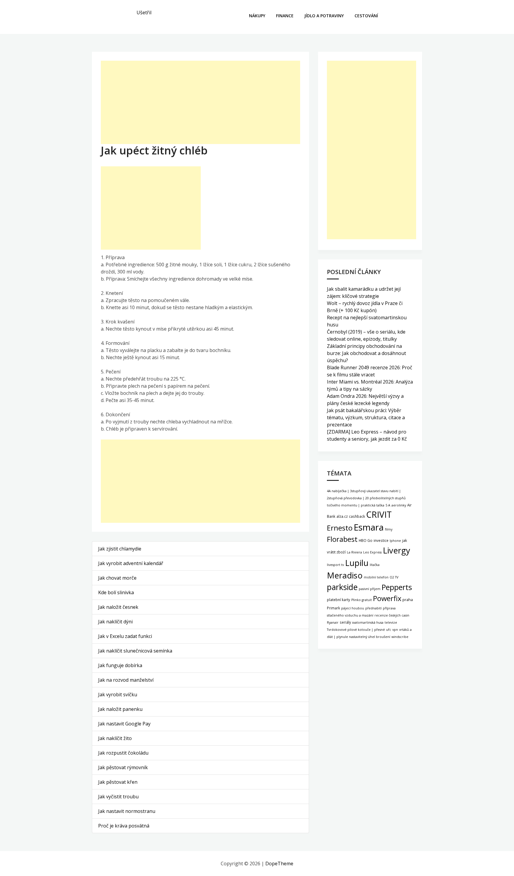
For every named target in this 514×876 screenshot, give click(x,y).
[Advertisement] (200, 102)
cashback (357, 516)
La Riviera (354, 552)
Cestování (366, 15)
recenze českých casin (391, 615)
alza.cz (342, 516)
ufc (388, 630)
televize (391, 622)
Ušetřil (144, 12)
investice (381, 540)
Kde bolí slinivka (116, 592)
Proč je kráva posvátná (123, 825)
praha (407, 599)
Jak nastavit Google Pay (124, 723)
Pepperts (397, 587)
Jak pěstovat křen (117, 782)
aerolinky (398, 505)
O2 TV (394, 577)
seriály (345, 622)
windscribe (399, 637)
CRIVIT (379, 514)
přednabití (373, 608)
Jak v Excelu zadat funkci (125, 636)
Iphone (395, 541)
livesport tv (335, 565)
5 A (388, 505)
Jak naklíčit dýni (115, 621)
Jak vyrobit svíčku (117, 694)
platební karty (338, 599)
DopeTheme (279, 863)
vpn (395, 630)
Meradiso (345, 575)
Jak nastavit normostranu (126, 811)
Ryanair (333, 622)
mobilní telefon (376, 577)
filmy (388, 529)
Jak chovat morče (117, 578)
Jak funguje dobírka (120, 665)
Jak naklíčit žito (115, 738)
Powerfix (387, 598)
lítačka (375, 565)
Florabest (342, 539)
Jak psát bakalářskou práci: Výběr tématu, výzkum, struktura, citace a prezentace (366, 417)
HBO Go (365, 540)
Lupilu (357, 562)
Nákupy (257, 15)
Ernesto (339, 528)
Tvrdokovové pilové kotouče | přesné (356, 630)
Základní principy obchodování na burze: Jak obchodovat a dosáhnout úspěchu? (366, 353)
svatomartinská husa (367, 622)
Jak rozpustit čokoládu (123, 753)
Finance (285, 15)
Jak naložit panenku (120, 709)
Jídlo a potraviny (324, 15)
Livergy (396, 550)
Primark (333, 608)
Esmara (369, 527)
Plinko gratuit (361, 600)
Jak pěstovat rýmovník (123, 767)
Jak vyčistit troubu (118, 796)
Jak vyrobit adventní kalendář (130, 563)
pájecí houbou (352, 608)
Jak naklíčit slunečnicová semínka (135, 650)
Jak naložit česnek (118, 607)
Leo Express (372, 552)
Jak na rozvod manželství (125, 680)
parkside (342, 587)
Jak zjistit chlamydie (119, 548)
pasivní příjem (369, 589)
